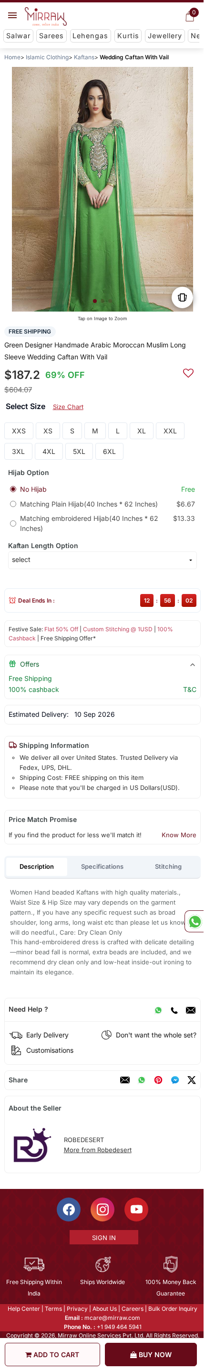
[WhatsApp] (158, 1009)
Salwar (18, 36)
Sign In (103, 1237)
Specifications (102, 866)
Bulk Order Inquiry (172, 1308)
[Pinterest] (158, 1080)
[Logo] (46, 16)
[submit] (188, 371)
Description (37, 866)
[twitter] (191, 1080)
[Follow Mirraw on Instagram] (102, 1209)
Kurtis (128, 36)
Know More (179, 835)
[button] (95, 301)
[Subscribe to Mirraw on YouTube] (136, 1209)
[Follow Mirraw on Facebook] (68, 1209)
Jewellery (165, 36)
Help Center (23, 1308)
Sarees (51, 36)
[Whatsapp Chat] (194, 921)
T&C (189, 689)
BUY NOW (154, 1354)
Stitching (168, 866)
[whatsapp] (141, 1080)
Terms (53, 1308)
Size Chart (68, 406)
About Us (104, 1308)
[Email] (190, 1009)
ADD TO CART (55, 1354)
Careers (132, 1308)
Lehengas (90, 36)
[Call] (174, 1009)
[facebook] (175, 1080)
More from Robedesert (98, 1150)
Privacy (76, 1308)
